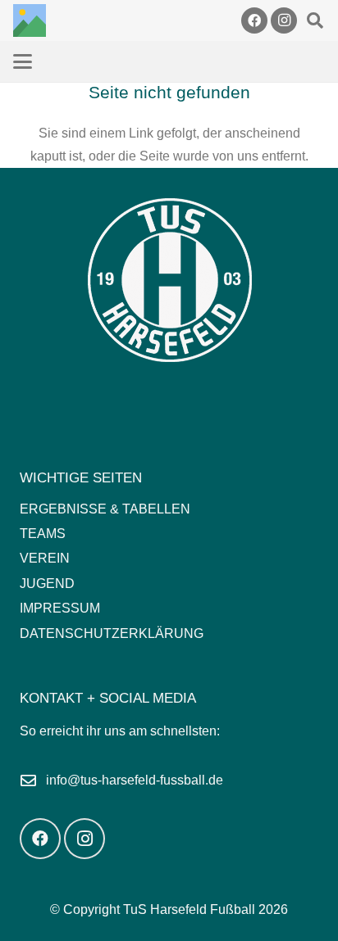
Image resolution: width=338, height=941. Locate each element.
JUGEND (47, 583)
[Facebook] (254, 20)
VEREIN (45, 558)
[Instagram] (284, 20)
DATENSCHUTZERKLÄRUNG (111, 633)
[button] (315, 20)
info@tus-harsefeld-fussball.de (134, 780)
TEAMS (43, 534)
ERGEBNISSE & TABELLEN (105, 509)
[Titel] (29, 20)
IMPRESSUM (60, 608)
